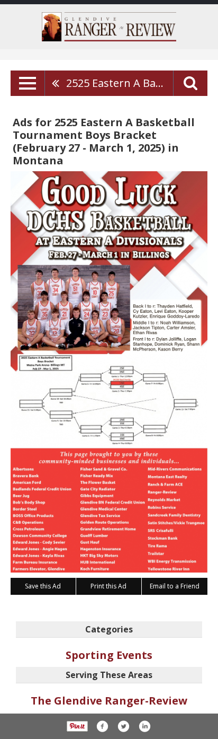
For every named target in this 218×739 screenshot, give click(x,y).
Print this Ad (108, 586)
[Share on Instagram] (144, 726)
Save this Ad (43, 586)
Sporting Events (109, 655)
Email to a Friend (174, 586)
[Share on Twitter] (123, 726)
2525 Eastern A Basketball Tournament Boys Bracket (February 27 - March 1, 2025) (119, 83)
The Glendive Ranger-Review (109, 700)
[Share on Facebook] (102, 726)
